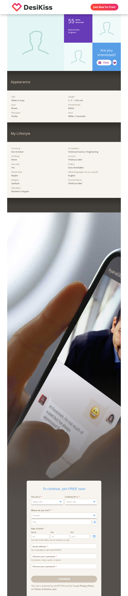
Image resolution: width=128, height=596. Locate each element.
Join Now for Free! (104, 7)
